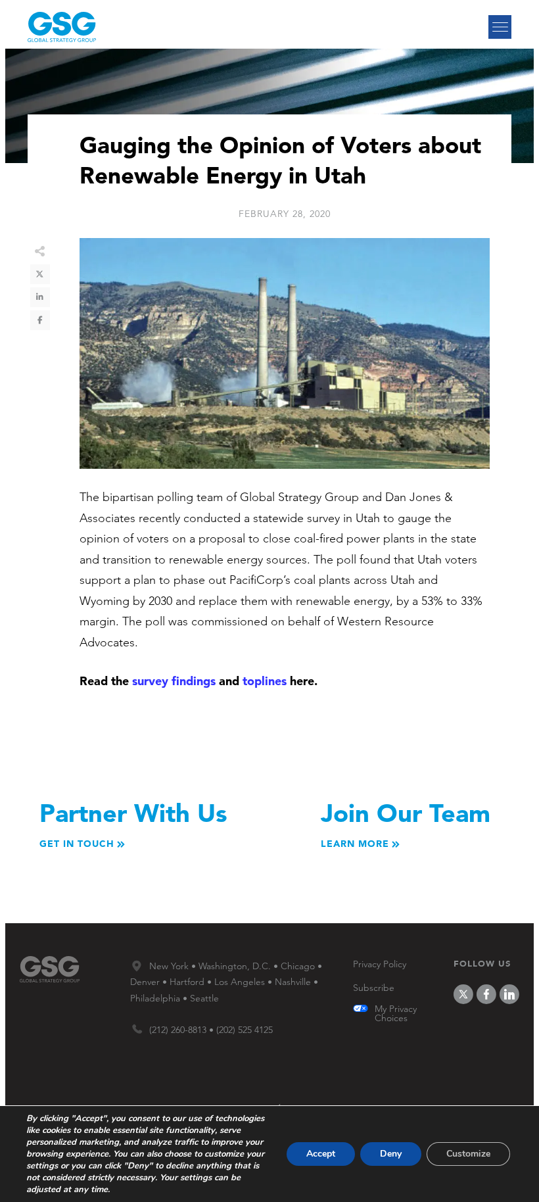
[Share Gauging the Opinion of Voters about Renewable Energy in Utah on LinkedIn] (40, 297)
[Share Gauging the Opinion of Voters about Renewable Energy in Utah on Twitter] (40, 274)
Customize (468, 1153)
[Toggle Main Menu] (499, 27)
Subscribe (373, 988)
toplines (265, 680)
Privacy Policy (379, 964)
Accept (320, 1153)
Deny (391, 1153)
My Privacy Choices (396, 1013)
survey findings (174, 680)
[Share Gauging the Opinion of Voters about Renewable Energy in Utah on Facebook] (40, 320)
